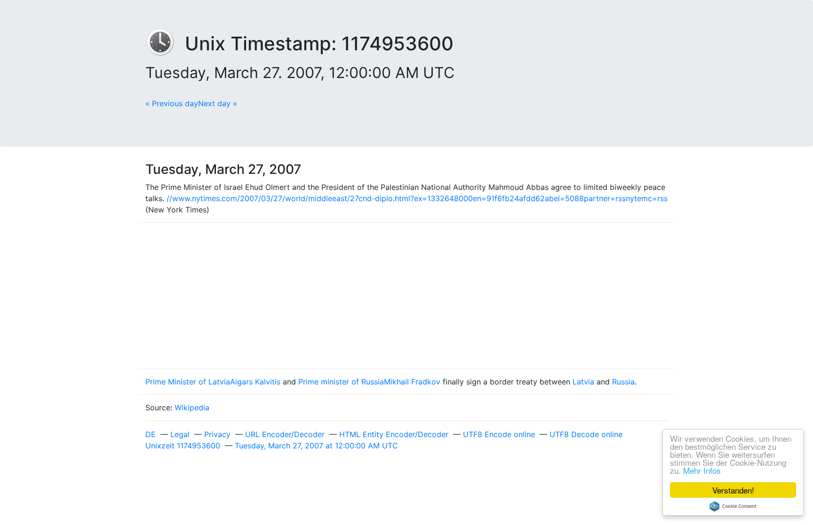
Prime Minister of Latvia (187, 381)
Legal (180, 434)
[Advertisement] (406, 295)
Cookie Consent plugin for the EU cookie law (733, 506)
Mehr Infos (702, 470)
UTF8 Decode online (586, 434)
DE (150, 434)
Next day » (217, 103)
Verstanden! (733, 490)
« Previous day (171, 103)
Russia (623, 381)
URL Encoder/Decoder (285, 434)
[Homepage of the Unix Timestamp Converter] (165, 43)
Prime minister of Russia (341, 381)
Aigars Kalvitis (255, 381)
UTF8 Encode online (499, 434)
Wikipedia (192, 407)
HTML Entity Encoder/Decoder (393, 434)
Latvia (583, 381)
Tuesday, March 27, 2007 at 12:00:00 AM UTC (316, 445)
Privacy (217, 434)
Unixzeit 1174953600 (182, 445)
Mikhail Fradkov (412, 381)
